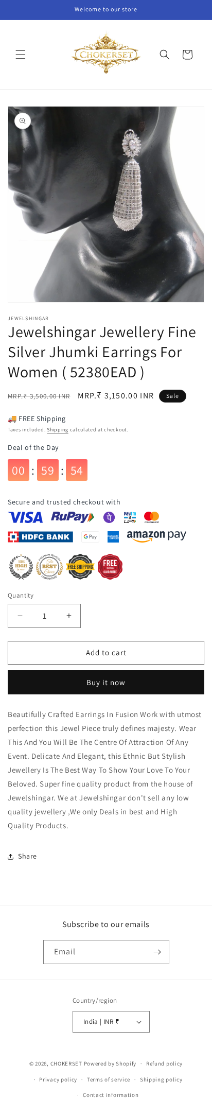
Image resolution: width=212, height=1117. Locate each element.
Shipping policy (161, 1079)
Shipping (57, 429)
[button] (20, 54)
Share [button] (27, 856)
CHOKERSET (66, 1063)
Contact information (110, 1094)
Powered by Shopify (110, 1063)
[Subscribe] (157, 952)
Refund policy (164, 1063)
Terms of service (108, 1079)
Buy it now (106, 682)
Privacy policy (58, 1079)
